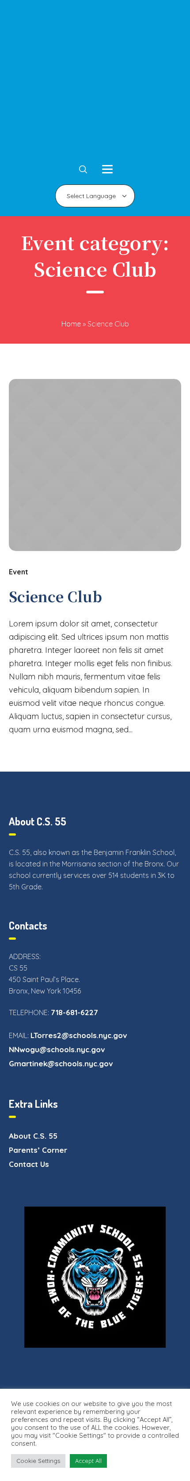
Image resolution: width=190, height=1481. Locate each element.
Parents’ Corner (38, 1150)
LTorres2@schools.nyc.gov (78, 1035)
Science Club (55, 596)
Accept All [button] (88, 1460)
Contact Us (29, 1164)
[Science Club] (95, 465)
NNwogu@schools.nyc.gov (57, 1049)
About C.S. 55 (33, 1135)
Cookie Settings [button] (38, 1460)
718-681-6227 (74, 1012)
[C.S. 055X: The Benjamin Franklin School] (95, 81)
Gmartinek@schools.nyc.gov (61, 1063)
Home (71, 323)
